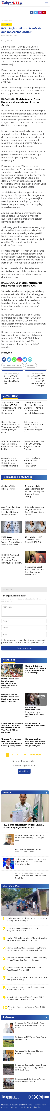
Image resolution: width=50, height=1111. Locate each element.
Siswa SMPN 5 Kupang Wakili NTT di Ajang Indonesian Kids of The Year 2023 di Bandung (12, 727)
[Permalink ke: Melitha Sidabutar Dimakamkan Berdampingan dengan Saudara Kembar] (12, 670)
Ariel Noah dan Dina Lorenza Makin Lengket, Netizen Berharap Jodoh (10, 511)
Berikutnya (35, 755)
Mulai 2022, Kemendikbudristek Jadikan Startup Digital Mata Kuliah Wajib (11, 541)
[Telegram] (24, 359)
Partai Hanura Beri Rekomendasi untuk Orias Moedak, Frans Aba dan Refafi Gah (30, 875)
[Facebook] (32, 12)
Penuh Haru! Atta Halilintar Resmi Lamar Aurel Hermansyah (32, 462)
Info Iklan (15, 1107)
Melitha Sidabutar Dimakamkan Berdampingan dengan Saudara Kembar (10, 683)
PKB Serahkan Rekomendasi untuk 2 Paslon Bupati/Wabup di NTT (23, 826)
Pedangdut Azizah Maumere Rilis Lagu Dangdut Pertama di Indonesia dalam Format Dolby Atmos (34, 408)
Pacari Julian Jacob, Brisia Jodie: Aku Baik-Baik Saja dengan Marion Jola (35, 571)
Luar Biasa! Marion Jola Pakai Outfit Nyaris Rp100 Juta (33, 539)
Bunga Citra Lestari (12, 365)
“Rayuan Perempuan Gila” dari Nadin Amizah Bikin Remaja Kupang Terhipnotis (11, 742)
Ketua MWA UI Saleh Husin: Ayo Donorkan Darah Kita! (11, 379)
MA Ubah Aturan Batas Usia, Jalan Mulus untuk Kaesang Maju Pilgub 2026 (29, 837)
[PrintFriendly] (30, 359)
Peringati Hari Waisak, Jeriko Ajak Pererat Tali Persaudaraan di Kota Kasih (29, 1025)
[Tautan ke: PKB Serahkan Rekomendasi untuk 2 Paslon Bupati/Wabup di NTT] (25, 808)
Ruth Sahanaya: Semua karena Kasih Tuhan (35, 725)
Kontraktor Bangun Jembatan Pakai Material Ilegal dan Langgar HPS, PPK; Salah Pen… (30, 1067)
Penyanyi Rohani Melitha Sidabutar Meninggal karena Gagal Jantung (10, 697)
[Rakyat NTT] (12, 3)
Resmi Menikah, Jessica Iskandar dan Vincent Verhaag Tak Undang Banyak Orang (11, 427)
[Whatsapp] (14, 359)
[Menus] (46, 3)
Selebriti (6, 25)
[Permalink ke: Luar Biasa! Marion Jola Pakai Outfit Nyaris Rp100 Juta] (35, 527)
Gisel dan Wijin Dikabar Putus (8, 487)
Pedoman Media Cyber (31, 1107)
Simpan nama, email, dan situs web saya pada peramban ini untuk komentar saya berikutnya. (23, 641)
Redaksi (4, 1107)
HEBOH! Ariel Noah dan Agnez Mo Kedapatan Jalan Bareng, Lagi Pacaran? (11, 559)
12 (25, 755)
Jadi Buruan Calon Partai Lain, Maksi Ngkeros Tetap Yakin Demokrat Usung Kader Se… (30, 861)
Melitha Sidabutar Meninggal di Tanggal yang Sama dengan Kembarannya (35, 669)
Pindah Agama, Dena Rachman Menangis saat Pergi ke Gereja (20, 102)
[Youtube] (44, 12)
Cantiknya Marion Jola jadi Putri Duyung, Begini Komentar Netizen (34, 445)
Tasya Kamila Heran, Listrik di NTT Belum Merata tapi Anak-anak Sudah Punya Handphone (11, 408)
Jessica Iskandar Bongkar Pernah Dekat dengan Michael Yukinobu (9, 462)
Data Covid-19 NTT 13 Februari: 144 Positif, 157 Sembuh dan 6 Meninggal (36, 380)
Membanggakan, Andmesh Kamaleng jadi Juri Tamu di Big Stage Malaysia (35, 742)
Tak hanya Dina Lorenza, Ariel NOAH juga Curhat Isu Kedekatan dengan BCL (33, 427)
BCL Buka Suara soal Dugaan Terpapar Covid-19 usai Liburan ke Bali (11, 445)
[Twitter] (36, 12)
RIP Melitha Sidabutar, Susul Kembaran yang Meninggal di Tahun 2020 (34, 711)
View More (24, 771)
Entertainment (11, 35)
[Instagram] (40, 12)
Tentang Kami (40, 1105)
